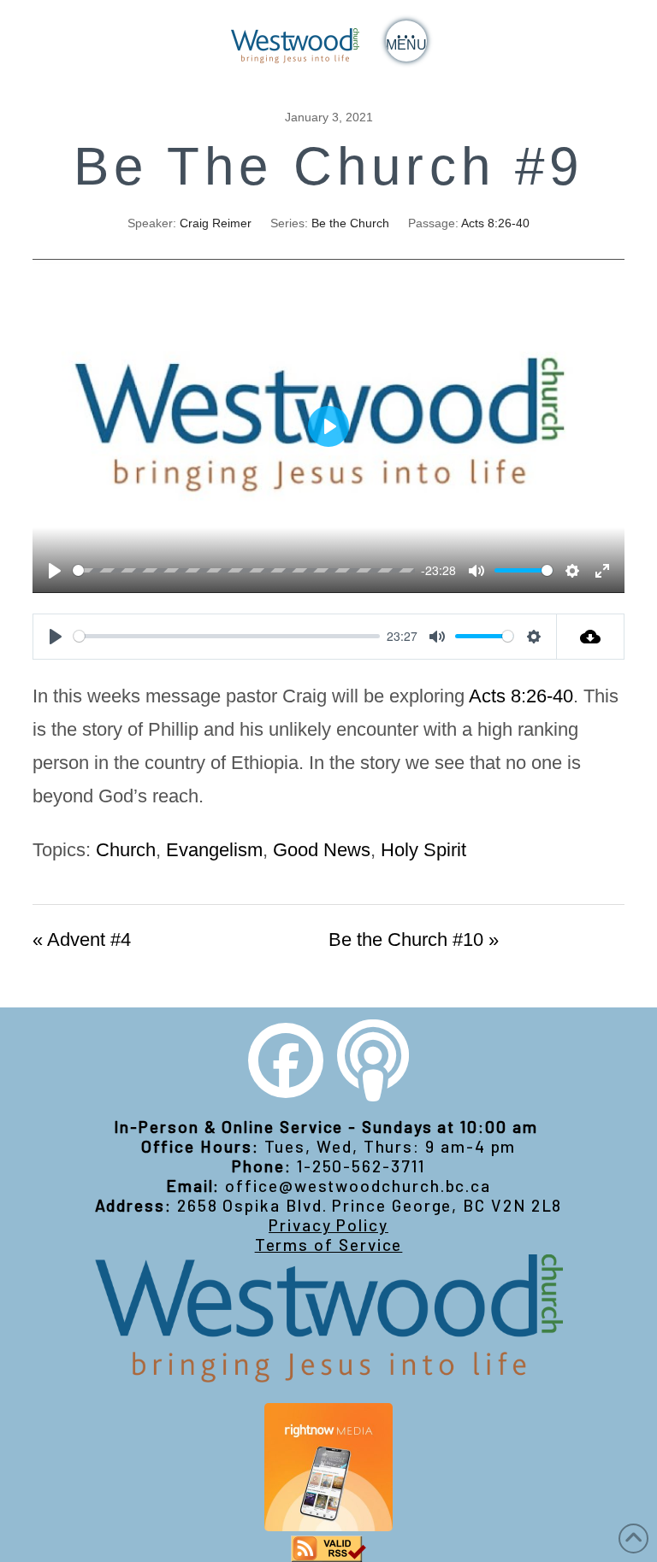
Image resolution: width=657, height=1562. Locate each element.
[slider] (243, 570)
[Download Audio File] (590, 637)
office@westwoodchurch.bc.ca (358, 1185)
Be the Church (350, 223)
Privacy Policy (328, 1225)
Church (126, 849)
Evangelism (214, 849)
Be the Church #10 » (413, 939)
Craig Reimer (216, 223)
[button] (406, 41)
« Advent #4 (82, 939)
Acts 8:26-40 (495, 223)
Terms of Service (329, 1244)
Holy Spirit (423, 849)
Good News (321, 849)
